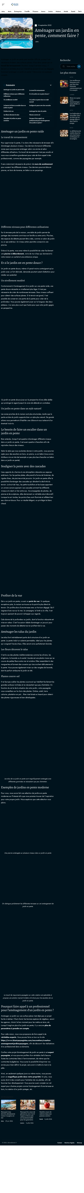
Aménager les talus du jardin (37, 111)
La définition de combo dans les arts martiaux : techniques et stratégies (75, 135)
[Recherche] (80, 4)
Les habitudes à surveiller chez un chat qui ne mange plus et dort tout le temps (75, 118)
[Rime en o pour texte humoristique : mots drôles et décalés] (64, 100)
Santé (41, 1119)
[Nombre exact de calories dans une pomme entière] (46, 1105)
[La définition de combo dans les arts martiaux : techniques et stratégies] (64, 133)
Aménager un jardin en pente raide (14, 90)
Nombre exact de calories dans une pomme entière (45, 1114)
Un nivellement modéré (10, 100)
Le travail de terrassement (37, 90)
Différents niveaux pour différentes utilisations (14, 95)
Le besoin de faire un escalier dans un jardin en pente (15, 106)
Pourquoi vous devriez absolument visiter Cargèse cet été (8, 1115)
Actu (37, 42)
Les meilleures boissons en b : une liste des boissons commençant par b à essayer (76, 85)
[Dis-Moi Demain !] (15, 4)
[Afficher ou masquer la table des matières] (33, 85)
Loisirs (22, 1123)
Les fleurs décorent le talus (11, 115)
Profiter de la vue (9, 111)
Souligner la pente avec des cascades (40, 105)
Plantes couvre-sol (34, 115)
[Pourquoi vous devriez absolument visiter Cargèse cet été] (8, 1105)
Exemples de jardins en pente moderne (12, 119)
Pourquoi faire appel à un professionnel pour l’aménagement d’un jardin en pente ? (39, 120)
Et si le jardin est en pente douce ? (39, 94)
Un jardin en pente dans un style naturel (39, 101)
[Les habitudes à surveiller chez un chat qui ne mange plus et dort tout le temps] (64, 116)
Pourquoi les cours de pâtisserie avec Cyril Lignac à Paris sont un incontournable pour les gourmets (27, 1116)
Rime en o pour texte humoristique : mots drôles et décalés (75, 102)
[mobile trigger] (4, 4)
